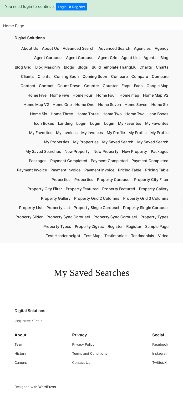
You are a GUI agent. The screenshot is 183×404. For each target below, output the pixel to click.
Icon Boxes (158, 113)
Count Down (69, 85)
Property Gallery (153, 188)
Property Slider (29, 216)
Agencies (142, 48)
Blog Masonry (47, 67)
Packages (159, 151)
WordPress (47, 387)
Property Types (154, 216)
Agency (161, 48)
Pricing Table (129, 170)
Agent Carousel (48, 57)
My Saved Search (117, 142)
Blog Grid (23, 67)
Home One (62, 104)
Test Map (92, 235)
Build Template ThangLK (114, 67)
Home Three (62, 113)
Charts (145, 67)
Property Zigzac (89, 226)
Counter (91, 85)
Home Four (82, 95)
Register (115, 226)
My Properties (56, 142)
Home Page (13, 25)
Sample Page (156, 226)
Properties (61, 179)
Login (81, 123)
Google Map (157, 85)
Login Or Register (71, 7)
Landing (65, 123)
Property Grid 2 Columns (96, 198)
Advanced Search (79, 48)
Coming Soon (66, 76)
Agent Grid (107, 57)
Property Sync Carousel (68, 216)
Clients (27, 76)
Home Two (112, 113)
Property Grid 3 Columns (145, 198)
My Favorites (129, 123)
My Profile (116, 132)
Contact (27, 85)
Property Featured (82, 188)
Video (163, 235)
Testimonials (115, 235)
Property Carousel (113, 179)
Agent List (130, 57)
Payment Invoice (32, 170)
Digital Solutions (30, 37)
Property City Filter (151, 179)
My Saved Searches (43, 151)
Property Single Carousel (96, 207)
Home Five (36, 95)
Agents (150, 57)
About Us (29, 48)
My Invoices (67, 132)
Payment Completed (68, 160)
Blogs (69, 67)
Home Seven (109, 104)
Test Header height (63, 235)
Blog (164, 57)
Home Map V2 (155, 95)
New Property (77, 151)
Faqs (126, 85)
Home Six (159, 104)
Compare (119, 76)
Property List (31, 207)
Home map (129, 95)
